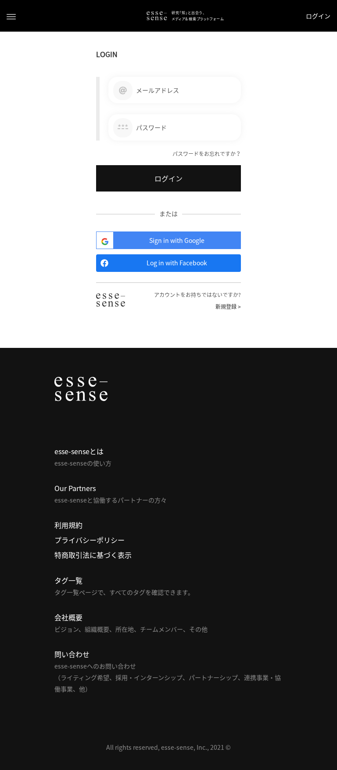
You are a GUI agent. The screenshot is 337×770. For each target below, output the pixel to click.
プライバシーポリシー (89, 540)
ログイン (318, 15)
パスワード (151, 127)
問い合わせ (72, 654)
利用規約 (68, 525)
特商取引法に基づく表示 (93, 554)
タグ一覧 (68, 580)
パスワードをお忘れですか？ (206, 154)
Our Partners (75, 488)
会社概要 (68, 617)
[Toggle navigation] (11, 16)
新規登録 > (228, 307)
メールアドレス (157, 90)
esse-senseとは (79, 451)
